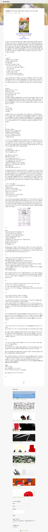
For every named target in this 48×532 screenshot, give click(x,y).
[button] (5, 15)
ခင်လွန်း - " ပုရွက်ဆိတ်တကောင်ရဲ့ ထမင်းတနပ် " (19, 399)
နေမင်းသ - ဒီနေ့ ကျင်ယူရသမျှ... (17, 486)
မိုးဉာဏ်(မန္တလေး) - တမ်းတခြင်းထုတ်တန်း (18, 431)
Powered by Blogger (24, 530)
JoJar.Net (6, 1)
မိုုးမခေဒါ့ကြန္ (15, 527)
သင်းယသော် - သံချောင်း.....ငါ (17, 475)
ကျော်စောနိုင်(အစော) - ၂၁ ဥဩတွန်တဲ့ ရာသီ (19, 452)
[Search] (10, 2)
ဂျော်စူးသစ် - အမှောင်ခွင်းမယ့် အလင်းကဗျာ (19, 497)
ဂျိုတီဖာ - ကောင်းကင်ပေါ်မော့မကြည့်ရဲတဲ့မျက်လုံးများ (20, 420)
